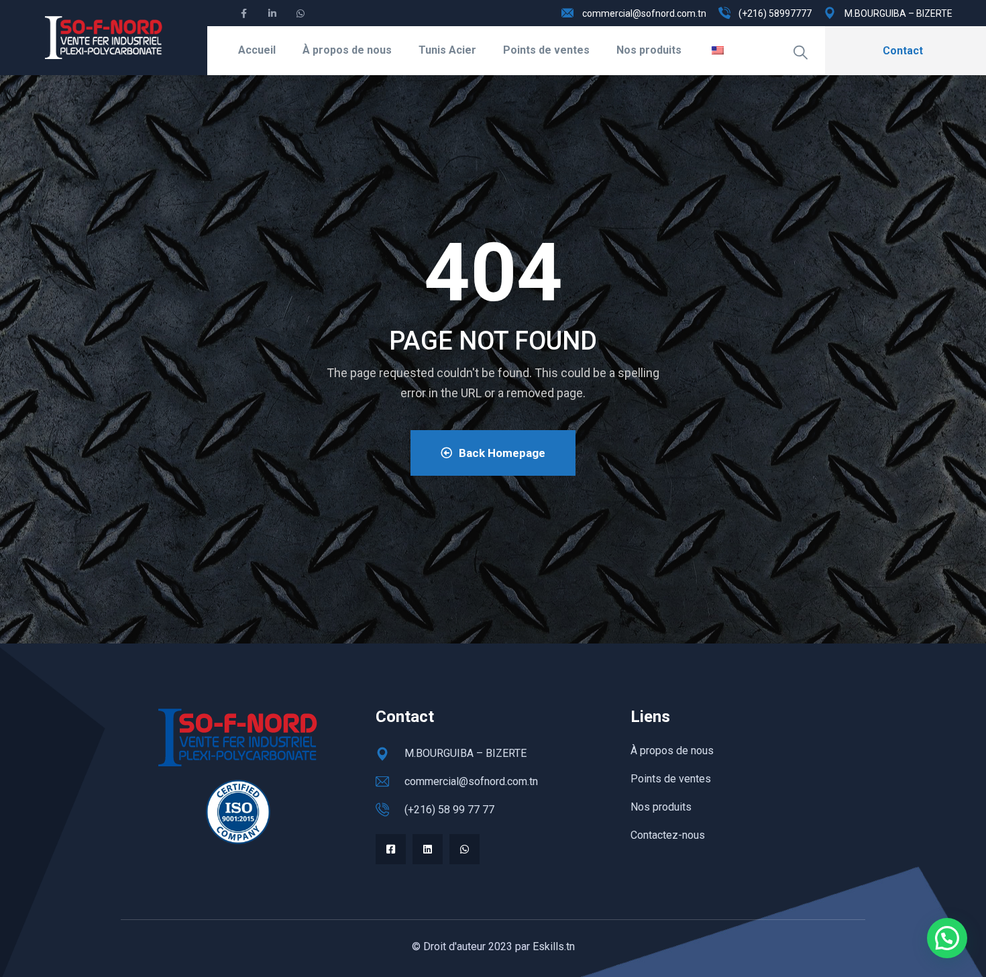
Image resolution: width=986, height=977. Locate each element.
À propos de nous (347, 50)
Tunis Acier (447, 50)
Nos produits (648, 50)
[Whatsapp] (464, 849)
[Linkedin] (428, 849)
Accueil (257, 50)
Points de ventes (546, 50)
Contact (903, 50)
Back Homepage (502, 453)
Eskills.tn (554, 946)
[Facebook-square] (391, 849)
